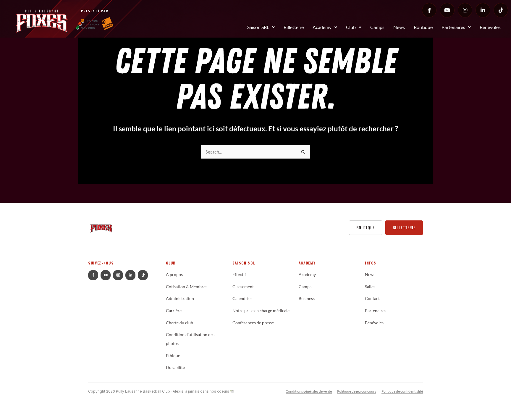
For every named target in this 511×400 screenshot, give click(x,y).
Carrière (174, 310)
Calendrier (242, 298)
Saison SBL (258, 27)
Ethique (173, 355)
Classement (243, 286)
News (399, 27)
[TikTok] (501, 10)
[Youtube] (106, 275)
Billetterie (294, 27)
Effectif (239, 274)
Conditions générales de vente (309, 391)
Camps (377, 27)
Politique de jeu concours (356, 391)
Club (351, 27)
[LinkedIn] (483, 10)
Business (307, 298)
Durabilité (175, 367)
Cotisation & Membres (186, 286)
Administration (180, 298)
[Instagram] (465, 10)
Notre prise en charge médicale (261, 310)
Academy (322, 27)
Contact (372, 298)
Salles (370, 286)
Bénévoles (490, 27)
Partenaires (453, 27)
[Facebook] (429, 10)
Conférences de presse (253, 322)
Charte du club (179, 322)
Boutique (423, 27)
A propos (174, 274)
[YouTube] (447, 10)
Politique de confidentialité (402, 391)
